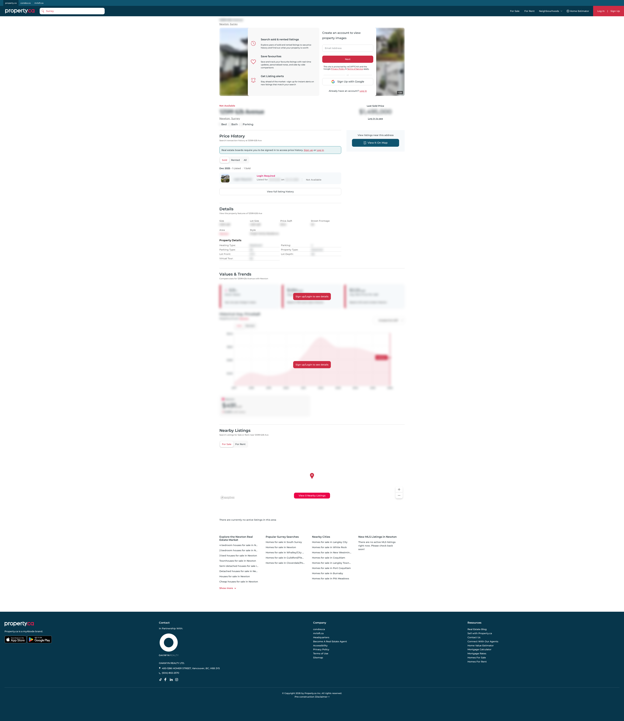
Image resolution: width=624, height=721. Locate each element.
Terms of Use (320, 653)
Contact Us (474, 637)
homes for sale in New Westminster (333, 552)
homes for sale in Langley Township (333, 562)
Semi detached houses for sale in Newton (243, 566)
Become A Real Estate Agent (330, 641)
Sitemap (318, 657)
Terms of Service (355, 69)
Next (348, 59)
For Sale (515, 11)
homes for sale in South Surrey (284, 542)
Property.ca (11, 631)
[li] (172, 679)
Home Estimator (579, 11)
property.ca (11, 3)
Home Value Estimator (481, 645)
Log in (363, 90)
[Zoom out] (399, 495)
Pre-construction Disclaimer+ (312, 696)
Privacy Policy (338, 69)
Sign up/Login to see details (312, 296)
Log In (601, 11)
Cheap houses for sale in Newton (238, 581)
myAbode (29, 631)
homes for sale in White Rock (329, 547)
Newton (224, 24)
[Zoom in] (399, 489)
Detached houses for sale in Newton (240, 571)
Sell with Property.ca (480, 633)
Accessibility (320, 645)
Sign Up (615, 11)
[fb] (166, 679)
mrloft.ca (38, 3)
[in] (177, 679)
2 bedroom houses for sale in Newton (241, 550)
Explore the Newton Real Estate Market (236, 538)
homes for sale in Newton (281, 547)
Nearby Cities (321, 536)
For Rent (529, 11)
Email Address (331, 47)
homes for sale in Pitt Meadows (330, 578)
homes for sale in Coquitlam (328, 557)
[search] (72, 11)
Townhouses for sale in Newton (237, 560)
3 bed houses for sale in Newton (238, 555)
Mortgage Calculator (479, 649)
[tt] (161, 679)
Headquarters (321, 637)
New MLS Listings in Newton (377, 536)
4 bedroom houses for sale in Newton (241, 545)
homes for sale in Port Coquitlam (331, 568)
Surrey (234, 24)
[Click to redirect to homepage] (19, 11)
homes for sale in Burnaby (327, 573)
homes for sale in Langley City (329, 542)
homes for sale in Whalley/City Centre (288, 552)
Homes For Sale (477, 657)
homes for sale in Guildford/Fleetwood (288, 557)
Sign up (308, 150)
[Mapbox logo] (227, 497)
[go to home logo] (19, 623)
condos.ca (25, 3)
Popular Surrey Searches (282, 536)
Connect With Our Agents (483, 641)
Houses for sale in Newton (234, 576)
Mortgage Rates (477, 653)
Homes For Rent (477, 661)
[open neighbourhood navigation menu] (561, 11)
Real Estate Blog (477, 629)
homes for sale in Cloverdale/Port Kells (288, 562)
